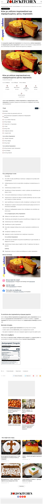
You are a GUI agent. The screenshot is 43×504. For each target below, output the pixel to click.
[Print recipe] (39, 72)
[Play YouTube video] (21, 29)
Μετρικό (36, 108)
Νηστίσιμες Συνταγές (6, 476)
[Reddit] (36, 375)
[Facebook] (18, 497)
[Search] (41, 1)
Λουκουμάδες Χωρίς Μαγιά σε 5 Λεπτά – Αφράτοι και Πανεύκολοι (14, 411)
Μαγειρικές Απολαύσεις (19, 291)
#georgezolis (32, 281)
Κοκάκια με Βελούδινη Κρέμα (14, 425)
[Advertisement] (21, 165)
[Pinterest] (33, 375)
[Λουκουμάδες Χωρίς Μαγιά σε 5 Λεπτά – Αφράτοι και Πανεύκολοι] (14, 404)
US (39, 108)
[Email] (40, 375)
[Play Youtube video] (21, 266)
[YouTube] (23, 497)
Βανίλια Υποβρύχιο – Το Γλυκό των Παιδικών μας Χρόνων (27, 411)
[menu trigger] (2, 1)
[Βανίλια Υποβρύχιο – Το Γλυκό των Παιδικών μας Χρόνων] (28, 404)
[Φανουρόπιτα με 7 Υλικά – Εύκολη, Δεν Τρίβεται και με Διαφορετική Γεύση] (11, 470)
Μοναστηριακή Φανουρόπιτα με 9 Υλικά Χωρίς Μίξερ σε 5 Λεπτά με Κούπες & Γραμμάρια (10, 458)
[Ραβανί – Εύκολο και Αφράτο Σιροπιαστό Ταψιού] (32, 447)
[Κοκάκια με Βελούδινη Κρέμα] (14, 419)
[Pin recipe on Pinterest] (35, 72)
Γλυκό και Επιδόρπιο (5, 8)
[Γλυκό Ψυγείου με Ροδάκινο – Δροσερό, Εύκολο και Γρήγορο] (32, 470)
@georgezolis (11, 281)
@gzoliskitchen (12, 286)
